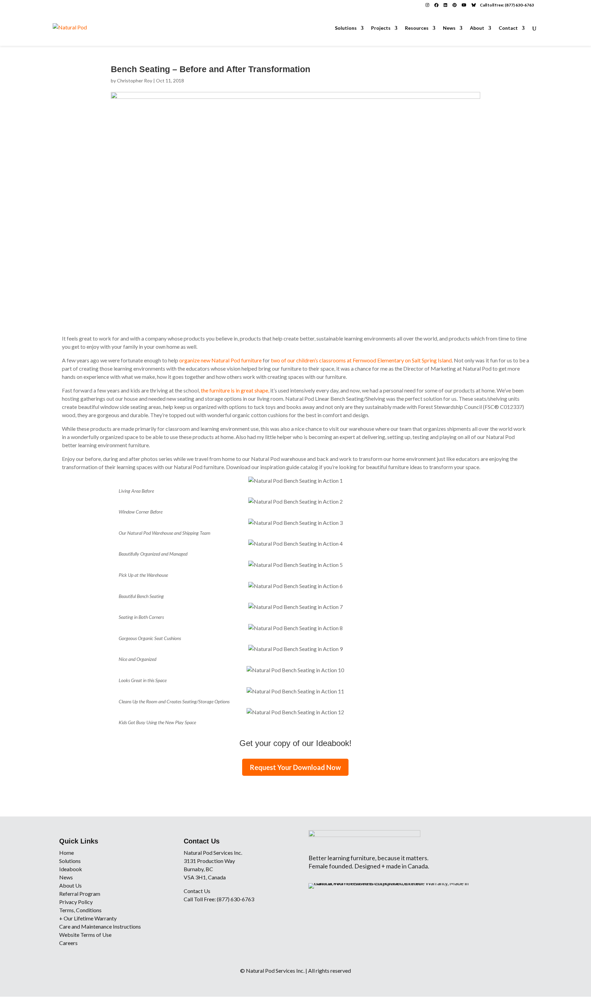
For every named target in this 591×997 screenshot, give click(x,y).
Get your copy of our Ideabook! (295, 743)
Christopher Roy (134, 80)
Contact (508, 28)
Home (66, 852)
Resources (417, 28)
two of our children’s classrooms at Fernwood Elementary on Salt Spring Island (361, 360)
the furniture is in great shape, (235, 390)
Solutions (346, 28)
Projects (381, 28)
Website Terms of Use (85, 934)
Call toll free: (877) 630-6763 (507, 5)
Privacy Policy (76, 902)
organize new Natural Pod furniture (220, 360)
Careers (68, 943)
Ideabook (70, 869)
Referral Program (79, 893)
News (449, 28)
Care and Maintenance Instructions (100, 926)
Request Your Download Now (295, 767)
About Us (70, 885)
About (477, 28)
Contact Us (197, 891)
